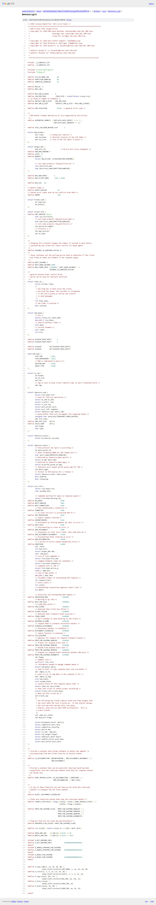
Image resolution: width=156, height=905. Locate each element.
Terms (26, 901)
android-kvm (28, 11)
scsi (104, 11)
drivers (97, 11)
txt (146, 901)
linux (38, 11)
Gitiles (14, 901)
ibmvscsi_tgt (114, 11)
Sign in (151, 4)
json (152, 901)
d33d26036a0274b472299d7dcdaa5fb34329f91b (66, 11)
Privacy (20, 901)
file (69, 20)
